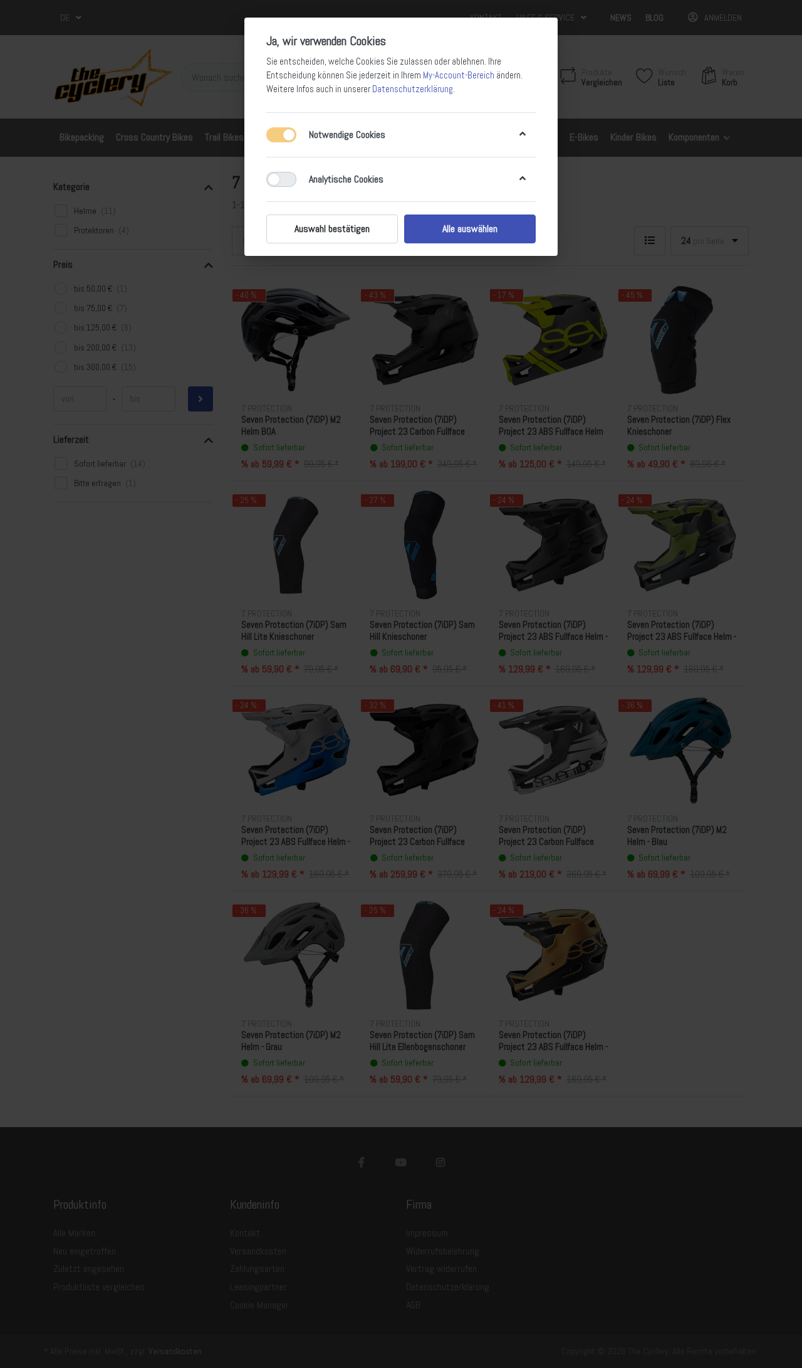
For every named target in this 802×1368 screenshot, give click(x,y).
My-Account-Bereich (458, 75)
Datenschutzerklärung (412, 89)
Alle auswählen (469, 228)
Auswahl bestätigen (332, 228)
